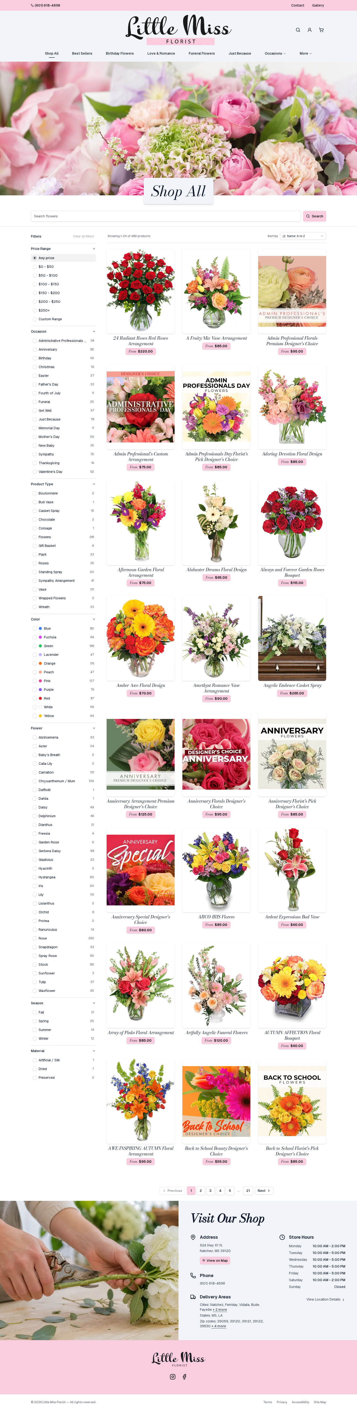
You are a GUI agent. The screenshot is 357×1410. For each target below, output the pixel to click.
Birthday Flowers (120, 53)
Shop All (52, 53)
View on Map (217, 1260)
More (304, 53)
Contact (297, 5)
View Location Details (323, 1299)
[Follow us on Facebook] (184, 1377)
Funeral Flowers (202, 53)
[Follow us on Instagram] (172, 1377)
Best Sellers (82, 53)
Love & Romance (161, 53)
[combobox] (303, 236)
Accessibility (300, 1402)
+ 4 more (219, 1326)
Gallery (318, 5)
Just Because (240, 53)
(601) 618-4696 (47, 5)
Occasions (273, 53)
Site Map (320, 1402)
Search (317, 216)
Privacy (282, 1402)
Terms (267, 1402)
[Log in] (309, 30)
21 (248, 1190)
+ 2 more (220, 1309)
